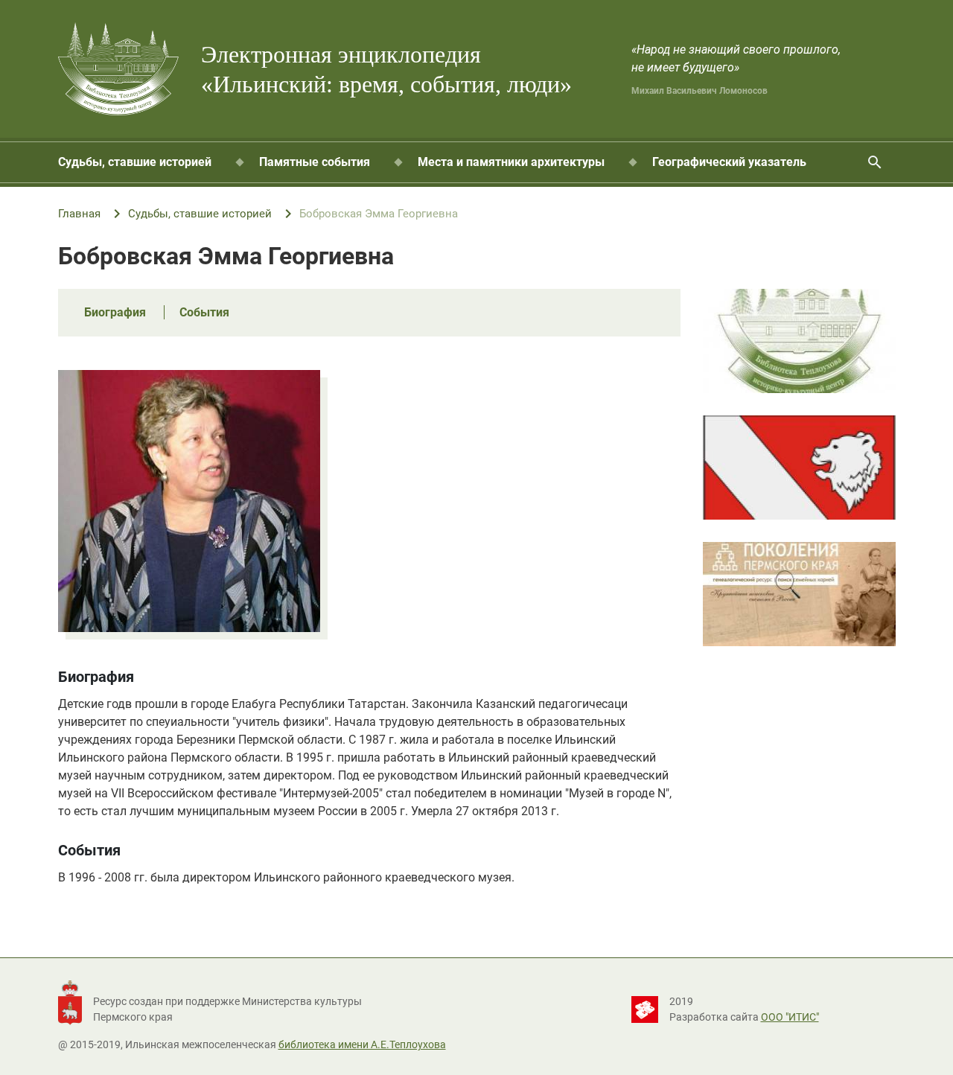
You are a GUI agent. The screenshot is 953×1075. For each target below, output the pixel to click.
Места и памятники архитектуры (511, 162)
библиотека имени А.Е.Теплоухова (362, 1044)
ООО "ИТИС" (790, 1017)
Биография (115, 312)
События (204, 312)
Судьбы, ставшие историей (134, 162)
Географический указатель (729, 162)
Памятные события (314, 162)
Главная (79, 213)
